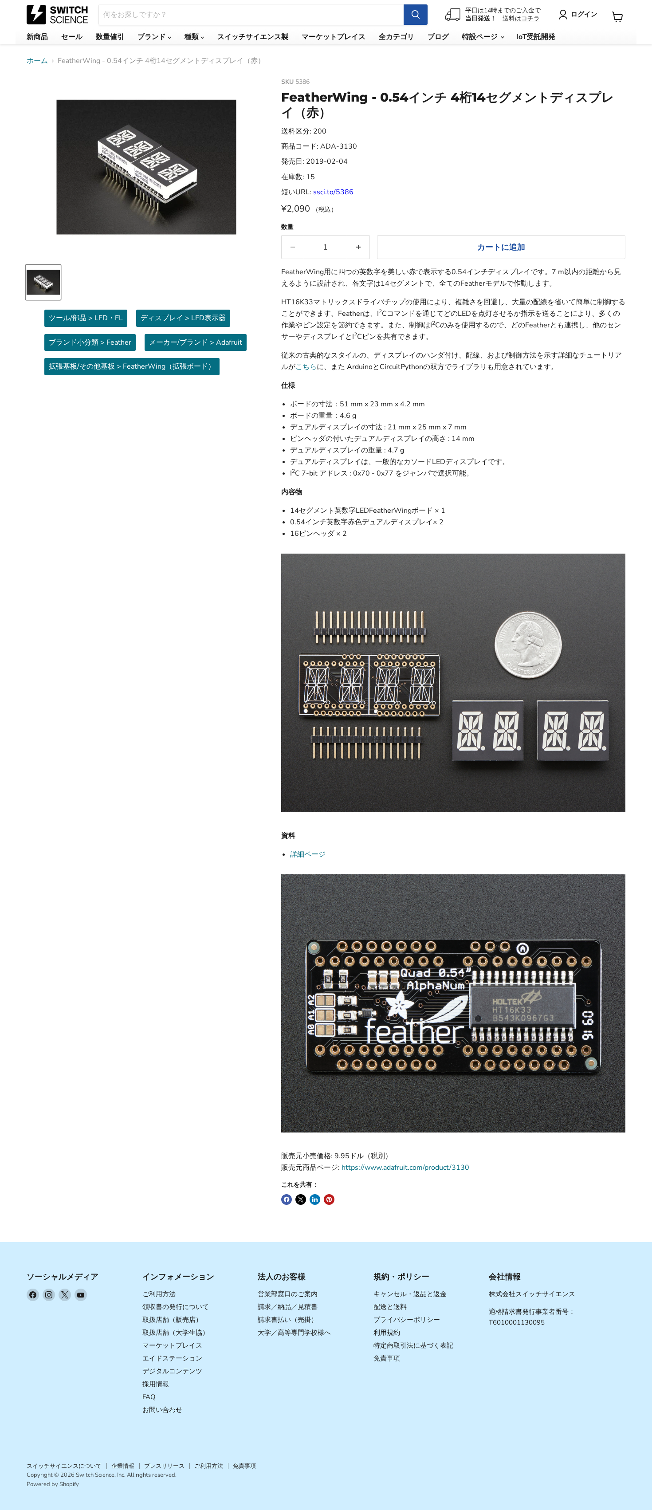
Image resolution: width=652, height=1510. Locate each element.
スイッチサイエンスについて (64, 1466)
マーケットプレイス (333, 37)
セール (71, 37)
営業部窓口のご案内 (288, 1294)
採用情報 (155, 1384)
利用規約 (386, 1332)
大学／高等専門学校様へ (294, 1332)
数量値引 (110, 37)
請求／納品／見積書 (288, 1306)
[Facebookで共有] (286, 1199)
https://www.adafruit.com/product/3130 (405, 1167)
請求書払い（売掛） (288, 1319)
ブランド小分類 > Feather (90, 342)
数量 (287, 227)
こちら (306, 367)
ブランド (152, 37)
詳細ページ (308, 854)
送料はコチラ (521, 18)
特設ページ (480, 37)
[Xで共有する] (300, 1199)
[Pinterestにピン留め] (329, 1199)
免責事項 (386, 1358)
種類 (192, 37)
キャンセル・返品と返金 (410, 1294)
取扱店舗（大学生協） (175, 1332)
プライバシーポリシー (406, 1319)
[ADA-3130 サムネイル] (43, 282)
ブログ (438, 37)
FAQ (149, 1396)
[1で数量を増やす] (358, 247)
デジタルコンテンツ (172, 1371)
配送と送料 (390, 1306)
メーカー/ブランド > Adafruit (195, 342)
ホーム (37, 61)
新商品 (37, 37)
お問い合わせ (162, 1409)
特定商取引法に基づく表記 (413, 1345)
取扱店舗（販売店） (172, 1319)
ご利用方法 (159, 1294)
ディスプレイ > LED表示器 (183, 318)
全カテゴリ (396, 37)
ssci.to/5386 (333, 192)
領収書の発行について (175, 1306)
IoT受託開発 (535, 37)
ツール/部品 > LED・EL (86, 318)
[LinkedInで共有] (315, 1199)
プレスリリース (164, 1466)
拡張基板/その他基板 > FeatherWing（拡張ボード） (132, 366)
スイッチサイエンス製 (252, 37)
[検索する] (416, 14)
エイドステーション (172, 1358)
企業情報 (122, 1466)
